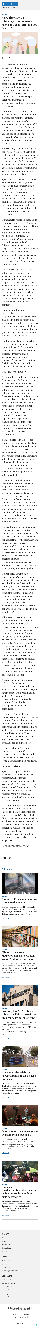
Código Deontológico (9, 1283)
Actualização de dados (10, 1270)
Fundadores (6, 1260)
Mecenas (5, 1251)
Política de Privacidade (20, 1314)
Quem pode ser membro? (11, 1264)
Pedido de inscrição (8, 1267)
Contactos (20, 1323)
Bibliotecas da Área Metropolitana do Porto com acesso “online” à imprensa (18, 956)
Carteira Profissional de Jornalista (13, 1280)
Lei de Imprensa (7, 1286)
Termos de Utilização (20, 1317)
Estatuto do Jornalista (9, 1290)
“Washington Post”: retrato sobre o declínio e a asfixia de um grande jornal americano (19, 1014)
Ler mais (5, 918)
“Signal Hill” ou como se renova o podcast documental (20, 900)
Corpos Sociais (7, 1248)
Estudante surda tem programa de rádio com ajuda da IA (20, 1133)
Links (20, 1320)
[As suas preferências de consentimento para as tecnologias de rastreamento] (36, 1325)
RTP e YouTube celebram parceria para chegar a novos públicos (19, 1076)
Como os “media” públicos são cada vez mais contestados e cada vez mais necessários (19, 1191)
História (4, 1241)
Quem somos (6, 1238)
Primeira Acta (6, 1244)
